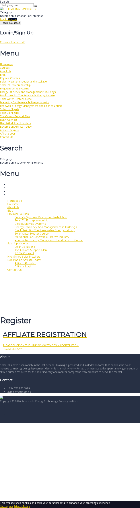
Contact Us (6, 137)
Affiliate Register (9, 130)
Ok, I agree (6, 506)
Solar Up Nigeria (9, 109)
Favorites (18, 42)
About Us (5, 71)
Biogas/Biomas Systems (14, 88)
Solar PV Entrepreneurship (15, 85)
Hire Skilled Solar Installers (15, 123)
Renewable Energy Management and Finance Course (31, 106)
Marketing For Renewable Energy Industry (24, 102)
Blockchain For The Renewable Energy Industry (27, 95)
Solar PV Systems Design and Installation (24, 81)
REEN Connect (8, 119)
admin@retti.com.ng (19, 391)
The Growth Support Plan (15, 116)
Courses (5, 42)
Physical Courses (10, 78)
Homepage (6, 64)
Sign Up (20, 496)
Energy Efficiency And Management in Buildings (28, 92)
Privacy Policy (81, 460)
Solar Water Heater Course (16, 99)
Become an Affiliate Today (16, 126)
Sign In (29, 496)
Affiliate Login (8, 133)
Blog (2, 74)
